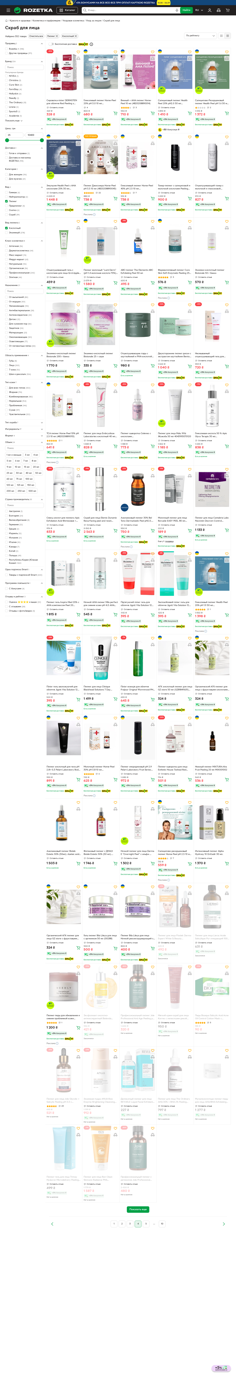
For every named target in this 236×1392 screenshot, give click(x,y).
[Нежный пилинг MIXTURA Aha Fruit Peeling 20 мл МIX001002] (212, 738)
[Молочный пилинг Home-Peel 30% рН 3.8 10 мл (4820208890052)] (101, 738)
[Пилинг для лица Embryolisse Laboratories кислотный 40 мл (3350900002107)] (101, 404)
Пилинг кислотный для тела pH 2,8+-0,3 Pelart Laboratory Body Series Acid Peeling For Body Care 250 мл (63, 769)
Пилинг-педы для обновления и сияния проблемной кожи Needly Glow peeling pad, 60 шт (63, 1017)
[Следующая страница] (224, 1224)
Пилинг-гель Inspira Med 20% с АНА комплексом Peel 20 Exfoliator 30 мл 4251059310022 (63, 604)
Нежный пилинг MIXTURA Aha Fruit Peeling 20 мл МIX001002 (211, 768)
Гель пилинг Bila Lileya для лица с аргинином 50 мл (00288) (100, 937)
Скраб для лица (111, 21)
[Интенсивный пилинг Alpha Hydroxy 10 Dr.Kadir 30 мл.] (212, 822)
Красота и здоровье (20, 21)
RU (197, 10)
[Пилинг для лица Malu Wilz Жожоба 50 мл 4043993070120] (175, 404)
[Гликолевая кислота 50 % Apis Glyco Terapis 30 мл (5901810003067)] (212, 404)
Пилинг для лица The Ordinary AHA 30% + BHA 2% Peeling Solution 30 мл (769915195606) (174, 1101)
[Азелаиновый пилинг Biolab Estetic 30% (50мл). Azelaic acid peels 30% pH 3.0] (64, 822)
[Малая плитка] (227, 36)
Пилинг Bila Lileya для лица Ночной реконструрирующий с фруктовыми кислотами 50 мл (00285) (137, 937)
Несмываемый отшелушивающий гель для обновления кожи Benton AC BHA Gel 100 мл (210, 355)
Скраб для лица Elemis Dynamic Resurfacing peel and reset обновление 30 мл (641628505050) (100, 520)
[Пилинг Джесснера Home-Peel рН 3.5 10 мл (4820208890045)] (101, 156)
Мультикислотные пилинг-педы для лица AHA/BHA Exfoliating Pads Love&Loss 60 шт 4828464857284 (211, 1101)
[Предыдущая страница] (52, 1224)
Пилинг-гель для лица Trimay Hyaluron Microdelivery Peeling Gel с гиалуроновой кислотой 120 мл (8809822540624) (63, 1179)
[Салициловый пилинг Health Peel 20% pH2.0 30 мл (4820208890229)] (175, 71)
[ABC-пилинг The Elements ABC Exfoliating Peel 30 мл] (138, 241)
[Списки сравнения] (218, 10)
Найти (186, 10)
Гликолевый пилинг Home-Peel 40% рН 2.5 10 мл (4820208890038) (137, 187)
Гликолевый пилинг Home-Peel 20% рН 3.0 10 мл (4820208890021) (100, 102)
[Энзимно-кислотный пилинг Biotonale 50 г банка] (212, 241)
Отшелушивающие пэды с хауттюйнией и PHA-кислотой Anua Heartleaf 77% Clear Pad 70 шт (138, 355)
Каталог (70, 10)
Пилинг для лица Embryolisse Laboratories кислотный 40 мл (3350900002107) (99, 435)
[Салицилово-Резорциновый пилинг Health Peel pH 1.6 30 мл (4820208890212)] (212, 71)
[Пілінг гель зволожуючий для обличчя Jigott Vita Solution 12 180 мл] (64, 658)
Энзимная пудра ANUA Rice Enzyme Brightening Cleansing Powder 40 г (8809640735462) (100, 1101)
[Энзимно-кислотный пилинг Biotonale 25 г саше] (101, 324)
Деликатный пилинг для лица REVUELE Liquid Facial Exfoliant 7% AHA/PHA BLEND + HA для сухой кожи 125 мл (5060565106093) (137, 1101)
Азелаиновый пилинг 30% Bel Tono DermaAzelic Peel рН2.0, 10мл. (136, 520)
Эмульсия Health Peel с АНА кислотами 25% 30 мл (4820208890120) (61, 187)
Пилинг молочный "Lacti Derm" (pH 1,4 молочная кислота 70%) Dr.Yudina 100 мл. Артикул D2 (100, 272)
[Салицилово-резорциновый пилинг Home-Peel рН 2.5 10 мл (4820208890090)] (175, 822)
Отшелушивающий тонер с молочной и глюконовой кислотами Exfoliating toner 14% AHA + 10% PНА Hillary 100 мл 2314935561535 (211, 187)
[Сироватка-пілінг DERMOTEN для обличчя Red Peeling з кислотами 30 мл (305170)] (64, 71)
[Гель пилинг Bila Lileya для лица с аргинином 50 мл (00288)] (101, 906)
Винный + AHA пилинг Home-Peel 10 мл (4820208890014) (136, 102)
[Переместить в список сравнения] (78, 58)
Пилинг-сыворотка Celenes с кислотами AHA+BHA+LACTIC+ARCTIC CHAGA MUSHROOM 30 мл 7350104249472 (136, 435)
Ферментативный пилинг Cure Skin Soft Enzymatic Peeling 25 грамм (174, 272)
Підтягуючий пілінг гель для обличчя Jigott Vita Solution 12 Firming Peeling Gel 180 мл (136, 604)
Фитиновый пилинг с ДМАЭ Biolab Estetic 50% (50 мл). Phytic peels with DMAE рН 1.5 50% (99, 853)
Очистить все (36, 36)
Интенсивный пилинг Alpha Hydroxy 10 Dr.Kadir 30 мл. (209, 852)
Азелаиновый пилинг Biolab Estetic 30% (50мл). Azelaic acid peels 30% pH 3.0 (63, 853)
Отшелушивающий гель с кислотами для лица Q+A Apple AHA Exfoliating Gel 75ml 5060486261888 (63, 272)
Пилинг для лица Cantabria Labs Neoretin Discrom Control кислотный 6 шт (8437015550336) (212, 520)
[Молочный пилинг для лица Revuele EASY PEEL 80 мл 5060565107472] (175, 489)
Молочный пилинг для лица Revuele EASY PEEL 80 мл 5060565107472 (172, 520)
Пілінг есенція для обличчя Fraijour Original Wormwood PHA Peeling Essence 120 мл (138, 689)
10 (162, 1224)
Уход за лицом (93, 21)
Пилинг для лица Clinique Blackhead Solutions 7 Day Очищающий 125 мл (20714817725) (97, 689)
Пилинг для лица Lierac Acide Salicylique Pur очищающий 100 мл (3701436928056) (211, 937)
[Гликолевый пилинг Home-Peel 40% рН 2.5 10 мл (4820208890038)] (138, 156)
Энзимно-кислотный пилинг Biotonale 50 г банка (209, 271)
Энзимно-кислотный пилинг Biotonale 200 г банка (61, 355)
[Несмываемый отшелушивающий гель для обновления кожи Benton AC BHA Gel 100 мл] (212, 324)
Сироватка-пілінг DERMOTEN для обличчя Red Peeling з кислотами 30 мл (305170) (62, 102)
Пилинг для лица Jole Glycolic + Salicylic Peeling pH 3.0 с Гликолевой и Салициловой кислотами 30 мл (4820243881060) (63, 1101)
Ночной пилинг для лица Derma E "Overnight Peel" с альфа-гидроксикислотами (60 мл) (137, 853)
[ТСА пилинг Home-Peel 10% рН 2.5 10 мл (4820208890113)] (64, 404)
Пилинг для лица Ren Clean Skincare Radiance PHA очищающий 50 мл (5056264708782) (98, 1179)
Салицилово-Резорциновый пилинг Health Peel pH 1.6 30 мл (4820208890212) (211, 102)
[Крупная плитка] (221, 36)
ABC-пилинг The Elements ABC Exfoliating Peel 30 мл (137, 271)
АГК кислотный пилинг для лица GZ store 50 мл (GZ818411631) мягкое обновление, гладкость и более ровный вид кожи (175, 689)
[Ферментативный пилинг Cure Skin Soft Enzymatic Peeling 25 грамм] (175, 241)
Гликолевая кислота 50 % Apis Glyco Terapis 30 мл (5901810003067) (211, 435)
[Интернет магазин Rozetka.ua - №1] (33, 10)
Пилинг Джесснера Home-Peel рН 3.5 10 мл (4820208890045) (100, 187)
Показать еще (12, 121)
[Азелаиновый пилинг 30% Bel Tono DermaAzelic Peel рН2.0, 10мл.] (138, 489)
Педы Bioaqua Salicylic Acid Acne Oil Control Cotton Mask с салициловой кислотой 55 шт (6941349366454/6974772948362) (212, 1017)
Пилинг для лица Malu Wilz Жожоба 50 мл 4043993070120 (174, 435)
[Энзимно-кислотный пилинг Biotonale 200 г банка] (64, 324)
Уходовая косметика (73, 21)
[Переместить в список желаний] (78, 52)
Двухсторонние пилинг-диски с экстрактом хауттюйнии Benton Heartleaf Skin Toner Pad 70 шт (174, 355)
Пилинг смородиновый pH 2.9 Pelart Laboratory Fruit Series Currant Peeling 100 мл (136, 769)
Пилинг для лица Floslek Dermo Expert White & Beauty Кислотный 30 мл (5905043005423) (174, 937)
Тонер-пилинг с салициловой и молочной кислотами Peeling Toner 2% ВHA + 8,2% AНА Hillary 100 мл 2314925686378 (175, 187)
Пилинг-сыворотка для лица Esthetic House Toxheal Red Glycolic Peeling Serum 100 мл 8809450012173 (173, 769)
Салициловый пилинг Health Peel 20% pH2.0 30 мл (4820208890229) (173, 102)
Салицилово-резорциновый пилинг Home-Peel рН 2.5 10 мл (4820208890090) (174, 853)
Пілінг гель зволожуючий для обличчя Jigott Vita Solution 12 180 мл (62, 689)
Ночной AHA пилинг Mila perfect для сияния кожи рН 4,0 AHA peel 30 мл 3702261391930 (101, 604)
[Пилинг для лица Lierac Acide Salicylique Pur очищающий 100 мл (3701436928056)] (212, 906)
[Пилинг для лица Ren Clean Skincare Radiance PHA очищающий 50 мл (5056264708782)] (101, 1148)
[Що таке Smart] (91, 44)
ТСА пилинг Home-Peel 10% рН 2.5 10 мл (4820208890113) (63, 435)
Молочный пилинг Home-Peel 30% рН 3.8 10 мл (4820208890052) (99, 769)
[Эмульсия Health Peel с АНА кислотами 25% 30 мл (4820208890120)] (64, 156)
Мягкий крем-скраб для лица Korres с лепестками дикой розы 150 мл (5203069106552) (174, 1017)
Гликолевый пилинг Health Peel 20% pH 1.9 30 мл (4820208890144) (211, 604)
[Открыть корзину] (227, 10)
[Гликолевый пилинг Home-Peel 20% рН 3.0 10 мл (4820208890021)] (101, 71)
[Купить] (78, 113)
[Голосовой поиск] (177, 10)
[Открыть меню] (8, 10)
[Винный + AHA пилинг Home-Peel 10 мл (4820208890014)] (138, 71)
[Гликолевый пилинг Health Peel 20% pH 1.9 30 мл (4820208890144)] (212, 573)
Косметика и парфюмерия (46, 21)
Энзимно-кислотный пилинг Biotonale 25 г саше (98, 355)
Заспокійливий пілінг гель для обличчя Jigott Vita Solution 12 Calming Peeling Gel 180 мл (173, 604)
